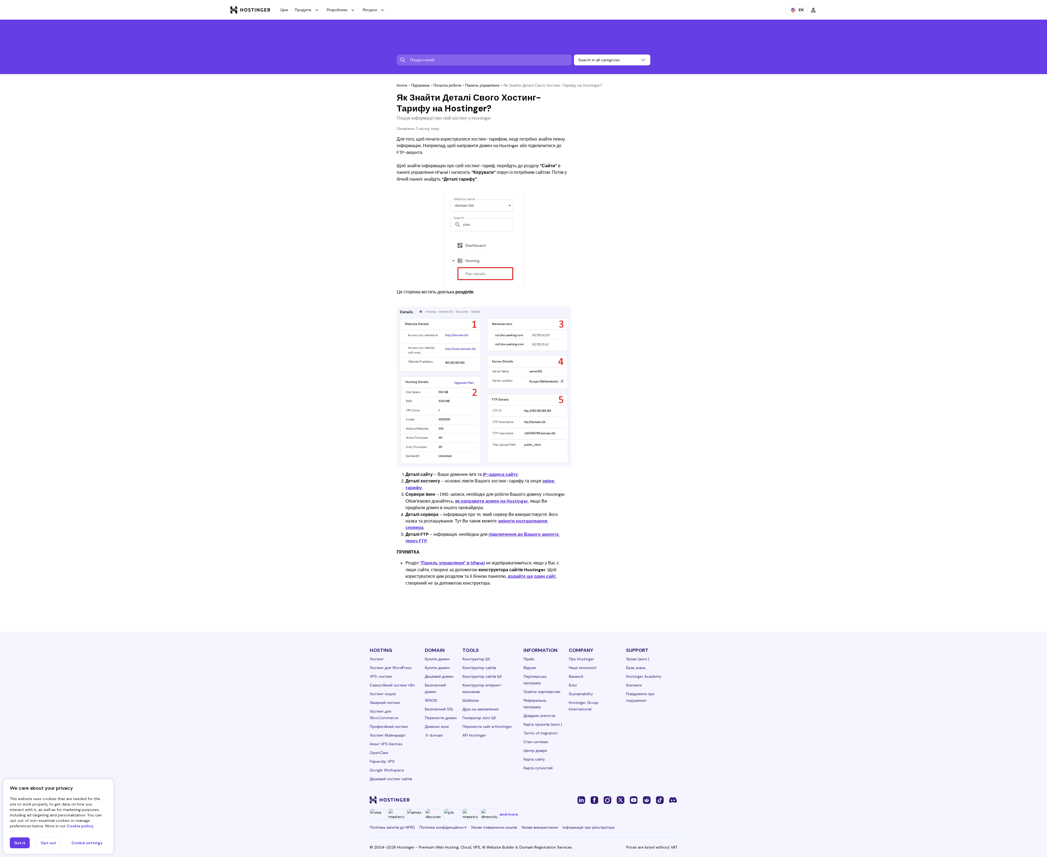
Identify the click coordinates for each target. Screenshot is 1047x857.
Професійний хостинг (389, 726)
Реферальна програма (535, 703)
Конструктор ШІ (476, 659)
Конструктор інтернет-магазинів (482, 688)
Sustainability (581, 693)
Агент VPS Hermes (386, 743)
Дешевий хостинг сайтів (391, 778)
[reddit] (646, 799)
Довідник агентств (539, 715)
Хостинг (377, 659)
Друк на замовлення (480, 709)
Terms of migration (541, 733)
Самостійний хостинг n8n (392, 685)
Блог (573, 685)
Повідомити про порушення (640, 697)
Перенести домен (441, 717)
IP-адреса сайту (500, 474)
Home (402, 85)
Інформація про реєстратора (588, 827)
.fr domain (434, 735)
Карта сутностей (538, 767)
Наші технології (582, 667)
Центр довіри (535, 750)
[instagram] (607, 799)
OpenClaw (379, 752)
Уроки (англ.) (637, 659)
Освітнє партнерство (542, 691)
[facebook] (594, 799)
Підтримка (420, 85)
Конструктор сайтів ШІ (482, 676)
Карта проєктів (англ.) (543, 724)
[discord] (673, 799)
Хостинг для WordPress (391, 667)
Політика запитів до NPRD (392, 827)
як (457, 501)
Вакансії (576, 676)
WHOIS (431, 700)
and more (509, 814)
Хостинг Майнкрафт (387, 735)
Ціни (284, 9)
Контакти (634, 685)
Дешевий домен (439, 676)
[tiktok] (659, 799)
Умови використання (539, 827)
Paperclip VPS (382, 761)
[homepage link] (250, 10)
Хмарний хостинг (385, 702)
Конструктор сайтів (479, 667)
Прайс (529, 659)
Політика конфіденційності (443, 827)
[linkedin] (581, 799)
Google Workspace (387, 770)
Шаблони (470, 700)
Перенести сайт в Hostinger (487, 726)
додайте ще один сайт (532, 576)
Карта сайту (534, 759)
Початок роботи (447, 85)
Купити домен (437, 659)
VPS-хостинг (381, 676)
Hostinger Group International (583, 706)
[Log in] (813, 9)
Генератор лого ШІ (479, 717)
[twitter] (620, 799)
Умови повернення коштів (494, 827)
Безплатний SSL (439, 709)
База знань (636, 667)
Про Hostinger (581, 659)
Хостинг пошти (383, 693)
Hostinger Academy (643, 676)
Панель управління (482, 85)
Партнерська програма (535, 679)
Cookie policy (80, 825)
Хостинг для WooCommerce (384, 714)
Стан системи (536, 741)
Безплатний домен (435, 688)
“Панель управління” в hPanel (452, 563)
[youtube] (633, 799)
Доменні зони (437, 726)
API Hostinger (474, 735)
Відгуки (530, 667)
